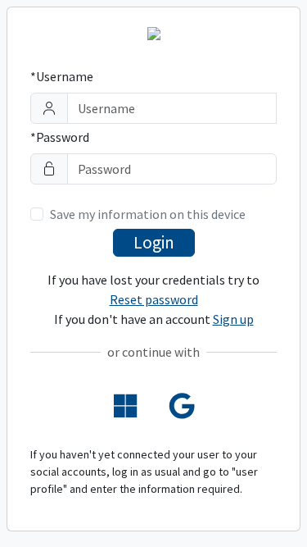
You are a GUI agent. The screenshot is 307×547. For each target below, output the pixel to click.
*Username (61, 76)
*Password (59, 137)
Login (153, 242)
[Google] (182, 407)
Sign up (233, 319)
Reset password (154, 299)
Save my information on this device (148, 214)
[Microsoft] (125, 407)
